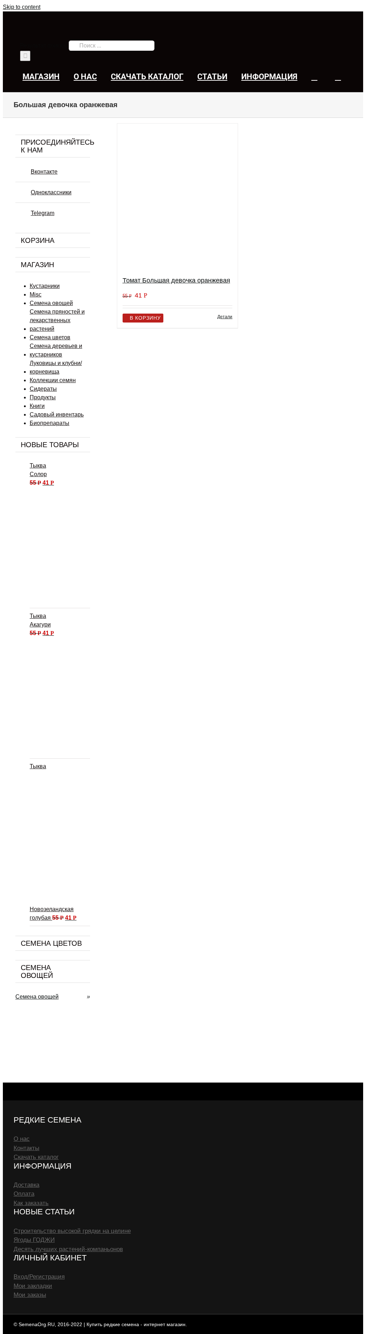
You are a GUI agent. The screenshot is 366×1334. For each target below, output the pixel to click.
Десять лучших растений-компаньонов (68, 1249)
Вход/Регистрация (39, 1276)
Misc (35, 294)
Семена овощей (51, 303)
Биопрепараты (49, 423)
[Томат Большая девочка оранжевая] (177, 197)
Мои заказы (30, 1294)
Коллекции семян (53, 380)
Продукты (43, 397)
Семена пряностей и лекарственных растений (57, 320)
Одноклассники (51, 192)
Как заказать (31, 1203)
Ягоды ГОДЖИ (34, 1239)
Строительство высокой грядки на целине (72, 1231)
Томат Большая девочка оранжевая (176, 280)
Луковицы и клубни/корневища (56, 367)
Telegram (42, 213)
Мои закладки (33, 1286)
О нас (22, 1138)
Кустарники (45, 286)
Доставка (26, 1184)
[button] (337, 76)
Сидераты (43, 389)
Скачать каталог (36, 1157)
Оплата (24, 1193)
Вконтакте (44, 172)
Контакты (26, 1148)
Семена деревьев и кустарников (56, 350)
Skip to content (21, 7)
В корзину (145, 318)
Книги (37, 406)
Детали (224, 316)
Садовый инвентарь (57, 414)
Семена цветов (50, 337)
